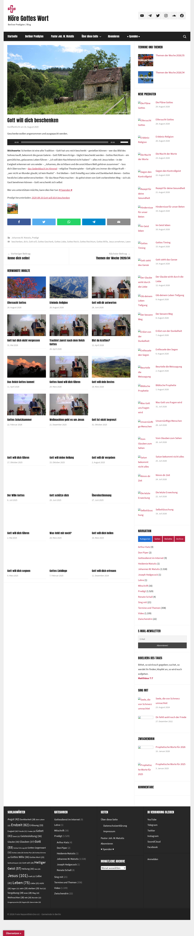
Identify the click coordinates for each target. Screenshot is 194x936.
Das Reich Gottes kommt (20, 382)
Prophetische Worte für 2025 (170, 764)
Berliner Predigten (34, 36)
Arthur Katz (144, 547)
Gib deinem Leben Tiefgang (170, 295)
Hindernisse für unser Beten (170, 206)
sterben (33, 888)
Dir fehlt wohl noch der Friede (171, 717)
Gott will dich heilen (102, 533)
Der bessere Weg (164, 313)
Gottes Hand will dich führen (65, 382)
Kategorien (145, 538)
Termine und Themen (149, 607)
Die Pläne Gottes (164, 102)
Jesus (18, 875)
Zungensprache (14, 902)
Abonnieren (113, 36)
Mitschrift (143, 585)
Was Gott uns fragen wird (169, 402)
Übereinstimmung (101, 495)
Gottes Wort (37, 857)
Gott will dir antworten (104, 303)
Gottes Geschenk (45, 241)
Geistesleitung (31, 836)
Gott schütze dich (59, 495)
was (28, 892)
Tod (43, 888)
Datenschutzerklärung (115, 825)
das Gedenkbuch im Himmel (42, 168)
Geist (16, 836)
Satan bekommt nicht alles (170, 456)
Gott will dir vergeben (103, 457)
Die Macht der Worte (166, 153)
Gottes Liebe (60, 241)
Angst (13, 819)
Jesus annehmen (116, 241)
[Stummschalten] (118, 142)
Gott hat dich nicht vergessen (23, 340)
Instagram (153, 836)
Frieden (31, 831)
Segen (15, 888)
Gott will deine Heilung (62, 457)
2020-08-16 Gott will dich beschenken (51, 197)
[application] (68, 142)
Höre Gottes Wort (28, 18)
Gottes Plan (29, 853)
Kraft (31, 876)
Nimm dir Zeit (163, 475)
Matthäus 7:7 (145, 678)
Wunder (36, 897)
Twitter (151, 830)
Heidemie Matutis (147, 563)
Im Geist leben (163, 225)
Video (141, 613)
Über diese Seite (90, 36)
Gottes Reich (73, 241)
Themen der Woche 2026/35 (170, 55)
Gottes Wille (102, 241)
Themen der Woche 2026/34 (170, 72)
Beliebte (168, 538)
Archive (179, 538)
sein (24, 888)
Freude (22, 831)
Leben (21, 882)
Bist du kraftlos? (101, 340)
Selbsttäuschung (165, 509)
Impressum (109, 831)
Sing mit (142, 602)
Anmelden (152, 859)
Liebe (34, 883)
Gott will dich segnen (18, 571)
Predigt (35, 237)
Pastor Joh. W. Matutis (62, 36)
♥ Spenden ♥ (133, 36)
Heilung (28, 868)
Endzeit (20, 825)
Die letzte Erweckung (167, 492)
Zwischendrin (145, 619)
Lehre (141, 580)
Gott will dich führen (18, 457)
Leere (127, 241)
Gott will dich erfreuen (104, 571)
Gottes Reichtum (87, 241)
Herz (37, 869)
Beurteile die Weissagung (169, 366)
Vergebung (15, 892)
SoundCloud (154, 841)
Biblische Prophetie (166, 385)
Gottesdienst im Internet (151, 558)
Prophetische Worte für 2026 (170, 747)
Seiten (157, 538)
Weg (35, 893)
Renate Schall (145, 596)
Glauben (27, 841)
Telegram (152, 825)
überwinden (35, 902)
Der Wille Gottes (16, 495)
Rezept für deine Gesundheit (170, 188)
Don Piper (143, 552)
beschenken (17, 241)
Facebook (152, 847)
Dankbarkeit (27, 819)
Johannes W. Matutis (21, 237)
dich (26, 241)
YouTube (151, 819)
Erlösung (36, 825)
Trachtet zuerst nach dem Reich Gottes (67, 342)
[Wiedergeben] (11, 142)
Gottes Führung (20, 848)
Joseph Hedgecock (148, 574)
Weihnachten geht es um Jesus (67, 420)
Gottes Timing (163, 242)
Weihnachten (16, 897)
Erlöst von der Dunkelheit (169, 331)
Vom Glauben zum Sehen (169, 438)
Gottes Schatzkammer (19, 420)
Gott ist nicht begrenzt (104, 420)
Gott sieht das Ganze (166, 259)
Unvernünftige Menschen (169, 420)
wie (28, 897)
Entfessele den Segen (167, 349)
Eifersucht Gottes (16, 303)
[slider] (124, 142)
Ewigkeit (13, 831)
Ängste (25, 902)
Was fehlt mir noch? (61, 533)
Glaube (13, 841)
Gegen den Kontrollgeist (168, 170)
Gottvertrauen (15, 863)
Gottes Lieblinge (58, 571)
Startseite (12, 36)
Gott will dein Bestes (103, 382)
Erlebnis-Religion (59, 303)
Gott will (33, 241)
